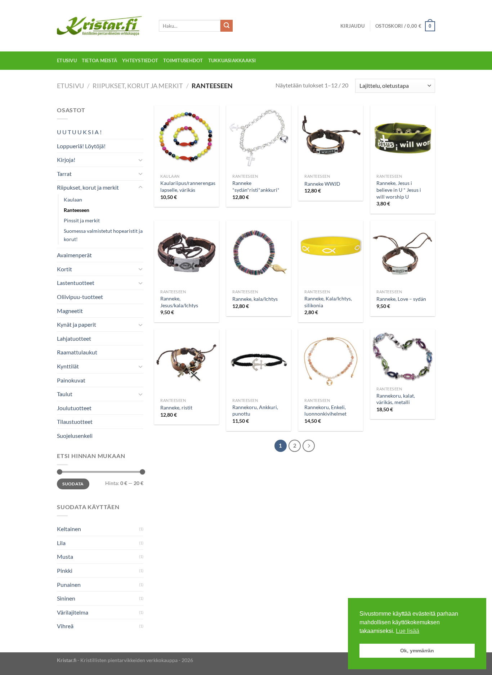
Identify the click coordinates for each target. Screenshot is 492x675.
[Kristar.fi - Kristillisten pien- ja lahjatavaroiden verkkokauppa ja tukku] (102, 26)
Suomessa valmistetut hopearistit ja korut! (103, 235)
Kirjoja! (66, 159)
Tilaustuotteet (75, 421)
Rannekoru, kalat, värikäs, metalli (395, 399)
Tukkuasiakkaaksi (232, 60)
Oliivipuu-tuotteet (80, 296)
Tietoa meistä (99, 60)
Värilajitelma (72, 612)
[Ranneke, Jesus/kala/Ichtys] (186, 253)
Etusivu (67, 60)
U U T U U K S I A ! (79, 131)
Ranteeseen (76, 210)
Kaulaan (73, 199)
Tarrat (64, 173)
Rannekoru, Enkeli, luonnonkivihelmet (325, 410)
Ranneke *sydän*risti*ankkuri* (255, 186)
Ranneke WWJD (322, 184)
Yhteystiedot (140, 60)
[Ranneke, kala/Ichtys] (258, 253)
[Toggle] (140, 159)
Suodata (73, 483)
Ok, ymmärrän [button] (417, 650)
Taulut (64, 393)
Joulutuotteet (74, 407)
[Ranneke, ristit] (186, 361)
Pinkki (64, 570)
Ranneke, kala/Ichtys (255, 299)
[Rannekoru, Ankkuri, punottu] (258, 361)
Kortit (64, 269)
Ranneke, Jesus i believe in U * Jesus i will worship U (398, 189)
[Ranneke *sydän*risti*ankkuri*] (258, 137)
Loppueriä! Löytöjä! (81, 145)
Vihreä (65, 625)
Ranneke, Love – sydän (401, 299)
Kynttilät (68, 366)
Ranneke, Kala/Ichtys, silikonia (328, 301)
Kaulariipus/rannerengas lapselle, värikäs (187, 186)
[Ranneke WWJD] (330, 137)
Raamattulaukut (77, 352)
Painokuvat (71, 380)
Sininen (66, 598)
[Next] (309, 446)
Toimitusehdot (183, 60)
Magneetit (70, 310)
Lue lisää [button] (407, 631)
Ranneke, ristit (176, 407)
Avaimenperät (74, 255)
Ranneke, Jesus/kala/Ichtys (179, 301)
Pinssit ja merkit (82, 220)
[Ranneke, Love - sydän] (402, 253)
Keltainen (69, 528)
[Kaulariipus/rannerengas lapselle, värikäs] (186, 137)
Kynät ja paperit (76, 324)
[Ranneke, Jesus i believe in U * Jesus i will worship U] (402, 137)
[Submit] (226, 26)
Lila (61, 542)
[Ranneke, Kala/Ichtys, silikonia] (330, 253)
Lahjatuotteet (74, 338)
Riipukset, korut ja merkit (138, 86)
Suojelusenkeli (75, 435)
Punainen (69, 584)
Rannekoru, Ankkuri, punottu (255, 410)
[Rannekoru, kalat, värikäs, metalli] (402, 355)
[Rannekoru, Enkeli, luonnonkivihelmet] (330, 361)
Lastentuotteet (75, 282)
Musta (65, 556)
